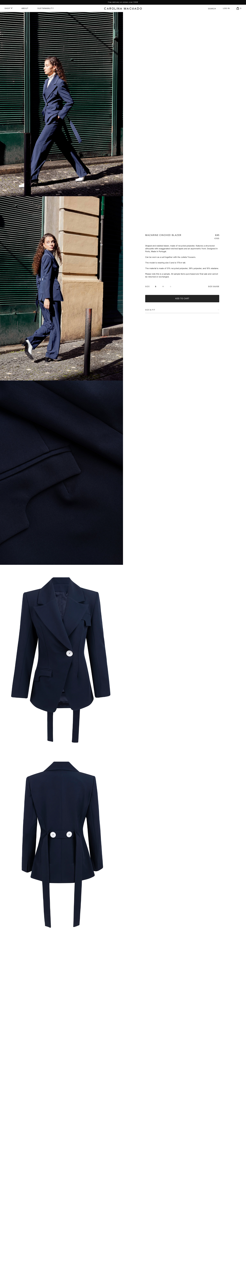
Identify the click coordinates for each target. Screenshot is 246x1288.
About (24, 8)
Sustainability (45, 8)
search (212, 9)
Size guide (213, 287)
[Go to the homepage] (123, 8)
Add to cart (182, 298)
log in (226, 8)
